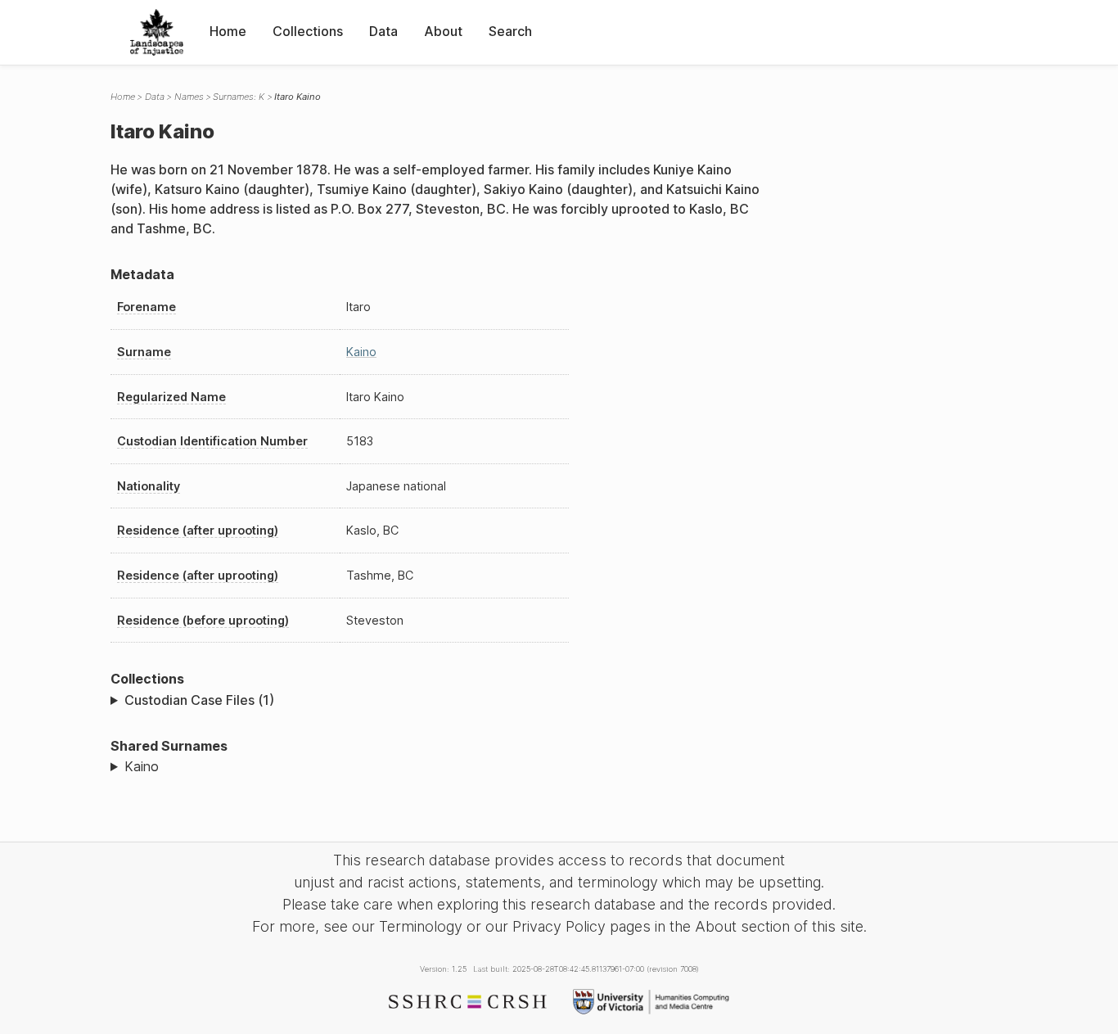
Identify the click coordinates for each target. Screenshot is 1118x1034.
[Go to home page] (156, 32)
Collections (308, 31)
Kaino (361, 352)
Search (510, 31)
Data (383, 31)
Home (228, 31)
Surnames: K (238, 96)
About (443, 31)
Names (189, 96)
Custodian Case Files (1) (199, 700)
